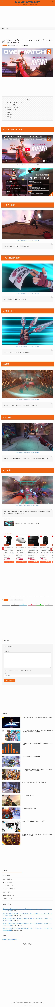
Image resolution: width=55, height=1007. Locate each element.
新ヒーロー (21, 599)
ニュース (5, 45)
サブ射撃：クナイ (11, 109)
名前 (5, 673)
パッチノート (9, 885)
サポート (15, 599)
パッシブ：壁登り (11, 105)
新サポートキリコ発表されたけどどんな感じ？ (27, 523)
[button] (6, 604)
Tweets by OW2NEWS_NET (9, 939)
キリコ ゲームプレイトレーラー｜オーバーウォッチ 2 (27, 240)
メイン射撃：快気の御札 (13, 107)
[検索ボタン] (53, 1)
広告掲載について (28, 1002)
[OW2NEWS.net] (27, 1)
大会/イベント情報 (10, 888)
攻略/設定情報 (9, 895)
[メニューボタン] (1, 1)
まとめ (7, 892)
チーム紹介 (8, 879)
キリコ (11, 599)
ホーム (14, 1002)
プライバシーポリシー (37, 1002)
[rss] (26, 944)
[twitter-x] (24, 944)
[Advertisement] (27, 17)
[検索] (31, 944)
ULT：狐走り (10, 117)
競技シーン (8, 898)
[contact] (29, 944)
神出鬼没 (9, 112)
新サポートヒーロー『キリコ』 (15, 102)
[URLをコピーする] (49, 604)
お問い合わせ (20, 1002)
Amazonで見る (9, 561)
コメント (6, 651)
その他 (7, 875)
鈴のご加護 (10, 114)
